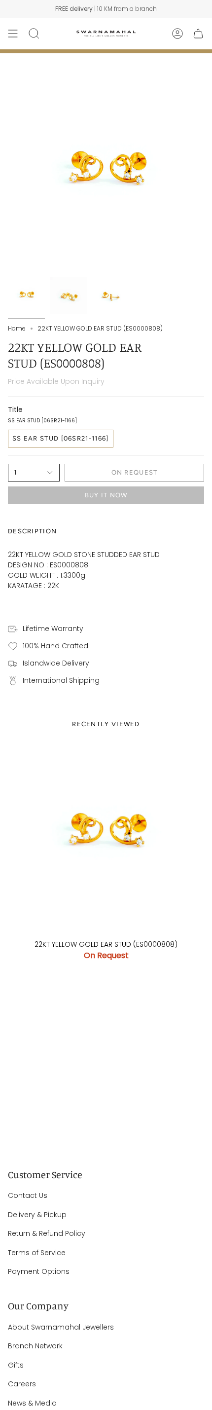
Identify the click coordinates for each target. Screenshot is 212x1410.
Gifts (16, 1365)
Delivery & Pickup (37, 1215)
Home (17, 328)
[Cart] (198, 33)
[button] (34, 33)
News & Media (32, 1403)
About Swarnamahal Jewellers (61, 1327)
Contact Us (27, 1195)
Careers (22, 1384)
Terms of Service (37, 1253)
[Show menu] (13, 33)
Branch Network (35, 1346)
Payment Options (39, 1271)
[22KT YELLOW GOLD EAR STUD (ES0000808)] (106, 836)
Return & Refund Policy (46, 1233)
